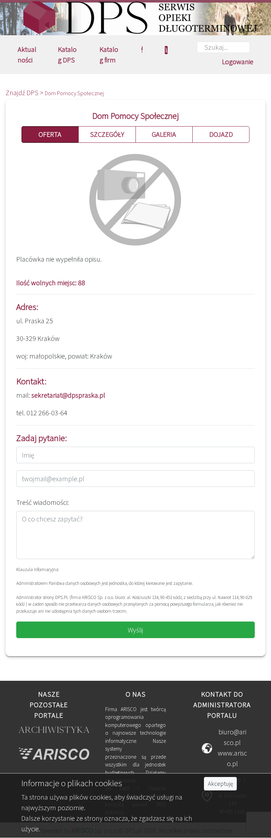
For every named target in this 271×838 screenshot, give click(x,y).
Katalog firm (109, 54)
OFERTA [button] (49, 134)
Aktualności (27, 54)
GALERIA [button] (164, 134)
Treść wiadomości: (42, 502)
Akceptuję (220, 784)
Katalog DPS (67, 54)
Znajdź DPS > (25, 92)
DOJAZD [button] (221, 134)
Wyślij (135, 629)
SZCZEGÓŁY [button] (107, 134)
